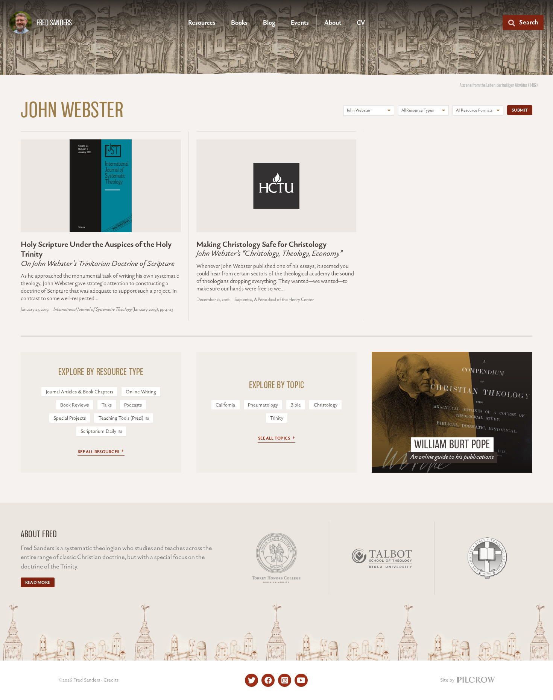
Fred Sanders (54, 22)
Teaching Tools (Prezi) (121, 418)
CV (361, 23)
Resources (202, 23)
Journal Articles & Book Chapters (79, 392)
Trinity (276, 418)
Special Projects (69, 418)
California (225, 405)
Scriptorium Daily (99, 431)
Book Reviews (74, 405)
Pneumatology (263, 405)
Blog (269, 23)
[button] (523, 22)
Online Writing (141, 392)
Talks (107, 405)
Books (239, 23)
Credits (110, 680)
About (332, 23)
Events (300, 23)
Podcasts (133, 405)
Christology (325, 405)
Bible (295, 405)
